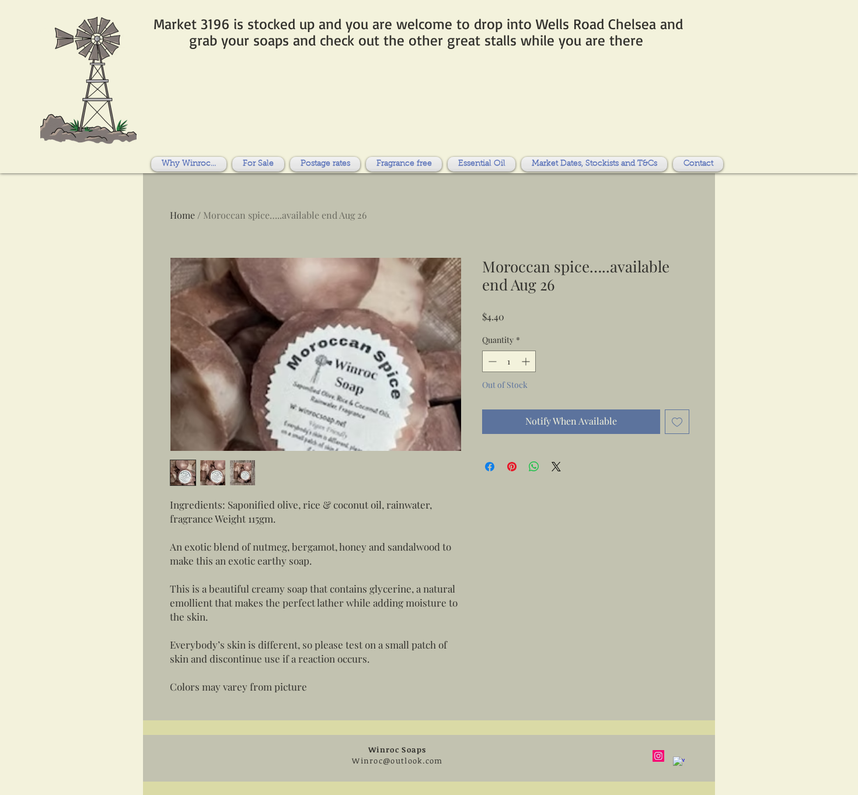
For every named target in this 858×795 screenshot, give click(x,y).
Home (182, 215)
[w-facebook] (679, 762)
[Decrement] (491, 361)
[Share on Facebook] (490, 467)
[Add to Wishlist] (677, 421)
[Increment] (526, 361)
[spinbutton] (508, 361)
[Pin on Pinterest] (512, 467)
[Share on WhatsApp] (534, 467)
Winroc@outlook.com (397, 760)
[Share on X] (556, 467)
